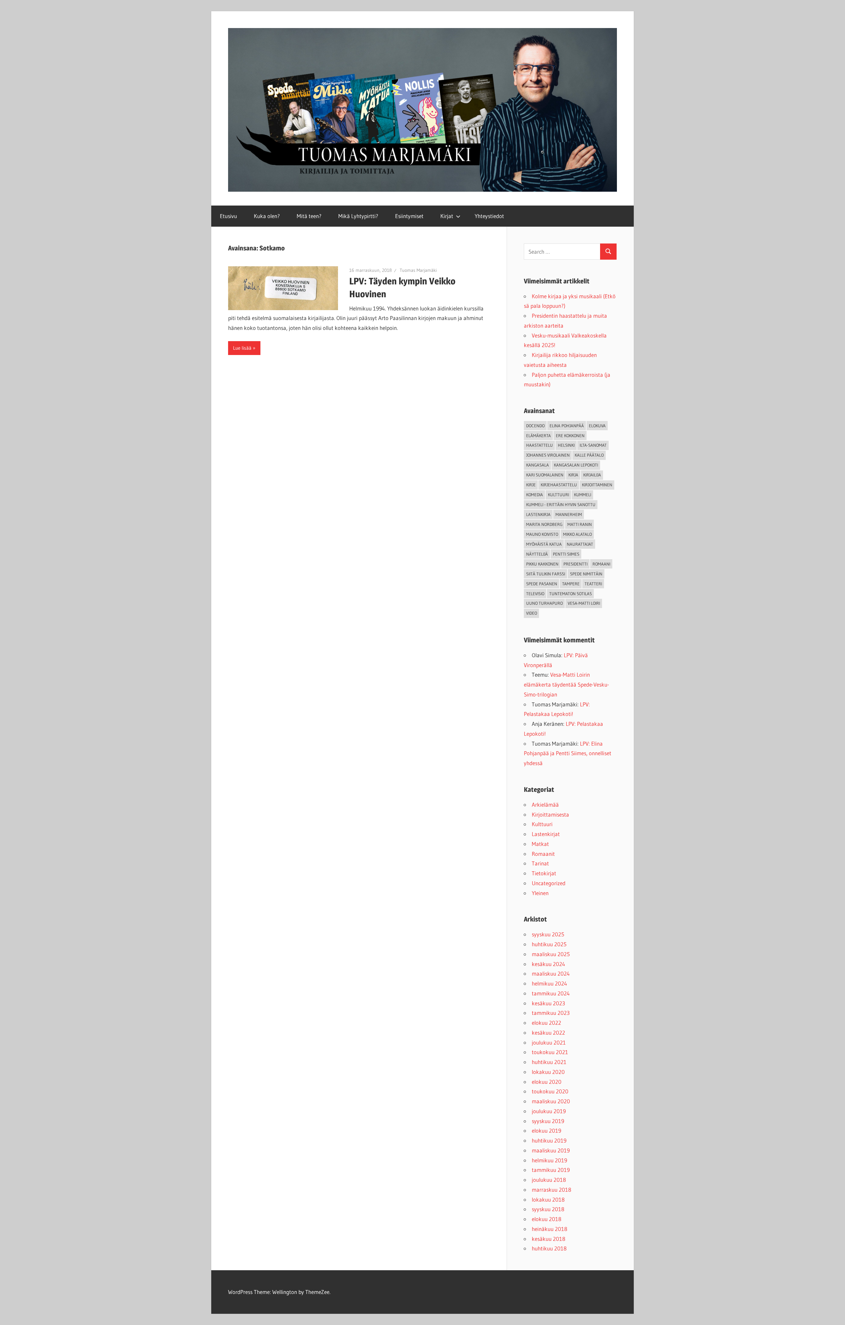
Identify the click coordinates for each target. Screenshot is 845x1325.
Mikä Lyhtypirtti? (358, 215)
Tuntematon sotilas (570, 593)
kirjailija (592, 474)
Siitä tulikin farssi (545, 573)
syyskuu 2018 (548, 1209)
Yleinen (540, 892)
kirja (573, 474)
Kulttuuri (542, 824)
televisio (535, 593)
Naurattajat (580, 544)
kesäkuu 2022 (548, 1032)
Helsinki (566, 445)
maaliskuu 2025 (551, 954)
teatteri (593, 583)
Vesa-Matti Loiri (584, 603)
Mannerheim (569, 514)
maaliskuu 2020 (551, 1101)
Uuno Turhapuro (544, 603)
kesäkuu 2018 (548, 1238)
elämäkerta (538, 435)
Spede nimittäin (586, 573)
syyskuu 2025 (548, 934)
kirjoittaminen (597, 484)
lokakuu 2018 (548, 1199)
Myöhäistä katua (544, 544)
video (531, 613)
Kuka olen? (267, 215)
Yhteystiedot (489, 215)
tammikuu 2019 (551, 1169)
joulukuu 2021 (549, 1042)
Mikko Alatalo (577, 534)
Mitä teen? (309, 215)
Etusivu (228, 215)
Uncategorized (548, 883)
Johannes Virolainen (548, 455)
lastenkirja (538, 514)
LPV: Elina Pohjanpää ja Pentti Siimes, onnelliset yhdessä (567, 753)
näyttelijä (537, 554)
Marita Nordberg (544, 524)
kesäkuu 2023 (548, 1003)
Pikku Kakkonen (542, 563)
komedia (534, 494)
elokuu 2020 (546, 1081)
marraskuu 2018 (551, 1189)
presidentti (575, 563)
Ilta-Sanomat (593, 445)
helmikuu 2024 (549, 983)
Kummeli (582, 494)
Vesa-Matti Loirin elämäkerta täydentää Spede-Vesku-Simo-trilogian (566, 684)
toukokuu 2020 (550, 1091)
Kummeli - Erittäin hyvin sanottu (560, 504)
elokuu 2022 (546, 1022)
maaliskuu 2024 (551, 973)
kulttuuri (558, 494)
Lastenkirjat (546, 833)
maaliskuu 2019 (551, 1150)
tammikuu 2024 (551, 993)
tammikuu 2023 (551, 1012)
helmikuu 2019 (549, 1160)
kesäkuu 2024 (548, 963)
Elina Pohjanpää (567, 425)
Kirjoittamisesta (550, 814)
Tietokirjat (544, 873)
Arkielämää (545, 804)
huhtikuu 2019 (549, 1140)
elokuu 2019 (546, 1130)
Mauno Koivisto (542, 534)
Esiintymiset (409, 215)
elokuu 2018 (546, 1218)
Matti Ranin (579, 524)
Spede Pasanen (541, 583)
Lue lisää (242, 348)
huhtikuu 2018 (549, 1248)
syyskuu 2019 (548, 1120)
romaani (601, 563)
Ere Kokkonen (570, 435)
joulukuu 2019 (549, 1111)
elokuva (597, 425)
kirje (531, 484)
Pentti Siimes (566, 554)
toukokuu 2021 (550, 1052)
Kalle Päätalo (589, 455)
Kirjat (446, 215)
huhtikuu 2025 (549, 944)
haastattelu (539, 445)
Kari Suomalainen (544, 474)
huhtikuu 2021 (549, 1061)
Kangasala (537, 465)
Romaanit (543, 853)
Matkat (540, 843)
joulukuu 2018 (549, 1179)
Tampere (571, 583)
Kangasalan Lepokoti (576, 465)
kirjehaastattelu (559, 484)
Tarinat (540, 863)
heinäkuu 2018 (549, 1228)
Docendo (535, 425)
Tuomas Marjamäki (418, 270)
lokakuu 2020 (548, 1071)
